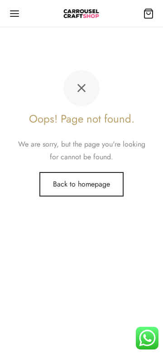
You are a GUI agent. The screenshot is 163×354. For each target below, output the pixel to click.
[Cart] (148, 13)
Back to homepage (81, 184)
